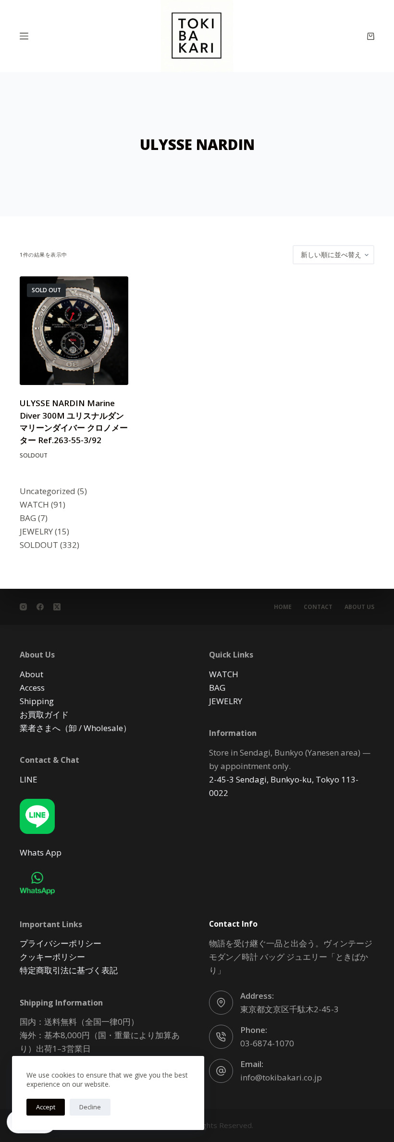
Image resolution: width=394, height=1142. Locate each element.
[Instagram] (23, 606)
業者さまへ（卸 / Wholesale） (75, 727)
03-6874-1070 (267, 1043)
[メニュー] (24, 36)
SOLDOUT (34, 455)
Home (283, 607)
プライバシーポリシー (60, 943)
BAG (217, 687)
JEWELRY (225, 701)
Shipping (37, 701)
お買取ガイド (44, 714)
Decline (90, 1107)
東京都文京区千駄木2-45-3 (289, 1009)
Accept (45, 1107)
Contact (318, 607)
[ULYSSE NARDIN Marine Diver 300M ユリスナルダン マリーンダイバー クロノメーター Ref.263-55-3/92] (74, 330)
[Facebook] (40, 606)
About (31, 674)
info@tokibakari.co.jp (281, 1077)
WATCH (223, 674)
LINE (28, 779)
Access (32, 687)
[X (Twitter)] (57, 606)
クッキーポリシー (52, 956)
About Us (359, 607)
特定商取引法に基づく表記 (69, 970)
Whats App (41, 852)
